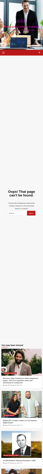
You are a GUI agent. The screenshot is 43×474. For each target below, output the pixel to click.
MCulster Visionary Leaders (11, 455)
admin (6, 385)
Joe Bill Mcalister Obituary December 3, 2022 (19, 460)
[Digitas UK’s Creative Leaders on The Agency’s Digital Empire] (21, 404)
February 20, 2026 (14, 385)
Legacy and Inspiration (10, 373)
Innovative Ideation (9, 415)
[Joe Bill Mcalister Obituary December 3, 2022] (21, 444)
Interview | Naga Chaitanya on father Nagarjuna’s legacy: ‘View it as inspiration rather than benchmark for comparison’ (20, 380)
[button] (3, 52)
